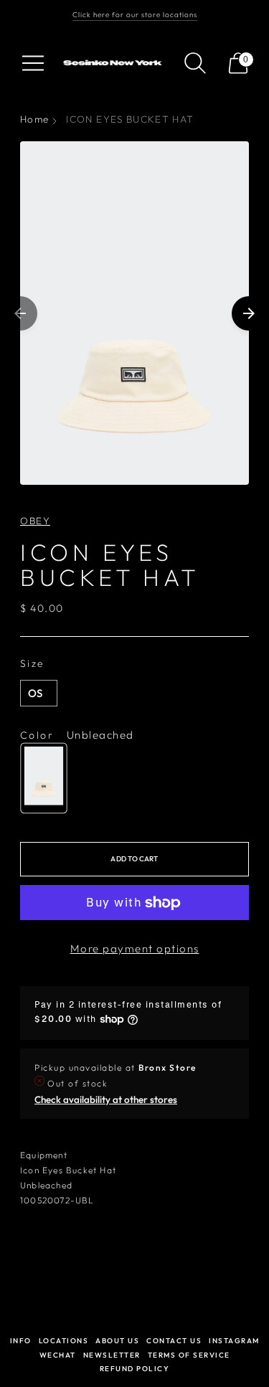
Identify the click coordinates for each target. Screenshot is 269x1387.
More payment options (134, 948)
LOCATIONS (64, 1340)
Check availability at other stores (105, 1099)
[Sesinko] (114, 63)
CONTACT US (174, 1340)
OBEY (35, 520)
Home (34, 119)
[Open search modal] (195, 63)
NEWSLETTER (112, 1355)
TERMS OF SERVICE (189, 1355)
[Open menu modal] (33, 63)
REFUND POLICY (135, 1368)
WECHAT (57, 1355)
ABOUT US (117, 1340)
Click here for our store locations (134, 14)
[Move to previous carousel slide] (20, 313)
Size (32, 663)
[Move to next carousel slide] (249, 313)
